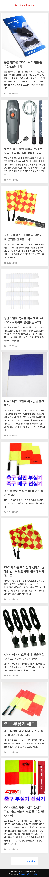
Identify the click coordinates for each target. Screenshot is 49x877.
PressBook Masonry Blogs (29, 874)
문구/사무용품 (12, 346)
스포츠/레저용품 (12, 93)
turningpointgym (24, 5)
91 (27, 861)
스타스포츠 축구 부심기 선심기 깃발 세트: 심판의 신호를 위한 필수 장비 (24, 811)
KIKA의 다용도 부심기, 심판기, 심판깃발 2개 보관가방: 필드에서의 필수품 (24, 571)
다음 (31, 861)
